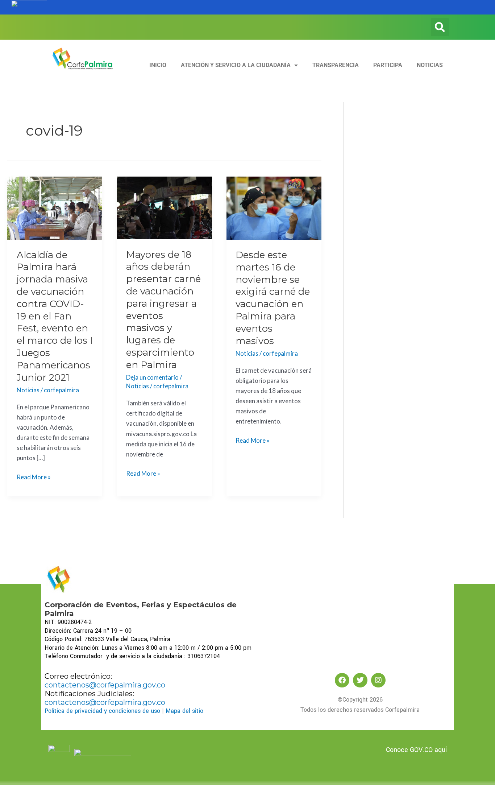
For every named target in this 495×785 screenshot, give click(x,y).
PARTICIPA (387, 65)
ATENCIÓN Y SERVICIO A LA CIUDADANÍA (236, 65)
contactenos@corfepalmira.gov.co (105, 685)
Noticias (28, 390)
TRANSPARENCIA (335, 65)
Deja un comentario (152, 377)
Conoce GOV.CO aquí (416, 750)
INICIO (157, 65)
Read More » (34, 476)
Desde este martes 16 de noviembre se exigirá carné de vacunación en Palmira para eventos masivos (273, 298)
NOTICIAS (430, 65)
